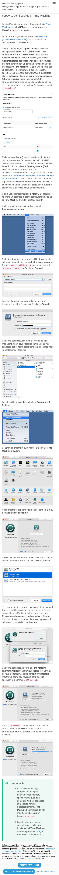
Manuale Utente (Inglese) (12, 3)
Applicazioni (21, 6)
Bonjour (40, 831)
